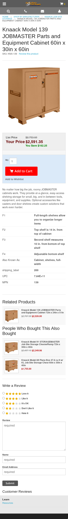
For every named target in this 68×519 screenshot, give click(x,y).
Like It (24, 398)
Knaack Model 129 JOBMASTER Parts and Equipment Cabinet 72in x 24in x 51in (42, 311)
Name (5, 455)
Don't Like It (27, 408)
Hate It (24, 413)
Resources (7, 502)
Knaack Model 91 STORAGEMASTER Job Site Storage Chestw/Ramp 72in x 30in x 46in (40, 344)
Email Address (10, 467)
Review (6, 420)
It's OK (25, 403)
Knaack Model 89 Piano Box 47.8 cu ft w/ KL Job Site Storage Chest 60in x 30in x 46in (42, 362)
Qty (7, 159)
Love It (24, 393)
